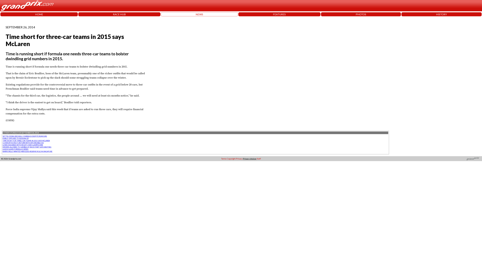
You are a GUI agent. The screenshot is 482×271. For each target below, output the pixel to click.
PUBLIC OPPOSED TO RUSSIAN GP (16, 138)
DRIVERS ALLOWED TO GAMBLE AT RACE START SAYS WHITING (27, 147)
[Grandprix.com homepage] (472, 158)
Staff (259, 158)
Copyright (231, 158)
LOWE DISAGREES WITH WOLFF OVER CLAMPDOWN (23, 145)
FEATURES (279, 14)
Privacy (239, 158)
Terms (223, 158)
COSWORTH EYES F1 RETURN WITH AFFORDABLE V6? (23, 143)
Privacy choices (249, 158)
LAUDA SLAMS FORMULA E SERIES (15, 149)
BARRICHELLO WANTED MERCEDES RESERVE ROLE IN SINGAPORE (27, 151)
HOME (39, 14)
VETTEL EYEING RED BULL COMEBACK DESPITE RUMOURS (25, 136)
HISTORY (441, 14)
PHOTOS (361, 14)
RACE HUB (119, 14)
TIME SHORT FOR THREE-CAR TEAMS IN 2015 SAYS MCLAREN (26, 141)
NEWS (199, 14)
